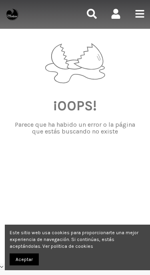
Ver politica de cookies (67, 246)
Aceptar (24, 259)
